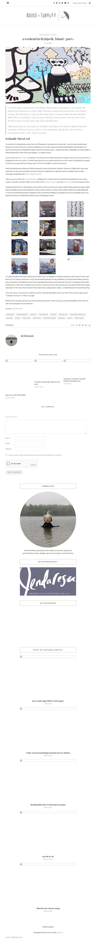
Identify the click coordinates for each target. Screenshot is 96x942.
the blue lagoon (49, 318)
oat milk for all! (48, 856)
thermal (61, 318)
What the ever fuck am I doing (48, 908)
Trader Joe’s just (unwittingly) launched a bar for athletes (48, 753)
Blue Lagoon (23, 158)
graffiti (33, 314)
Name (8, 438)
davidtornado (27, 335)
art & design (44, 34)
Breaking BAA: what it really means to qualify (48, 805)
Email (8, 443)
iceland (53, 314)
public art (26, 318)
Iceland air (63, 314)
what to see (79, 318)
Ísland (17, 318)
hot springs (43, 314)
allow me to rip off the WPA (16, 395)
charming (10, 314)
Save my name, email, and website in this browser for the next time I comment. (35, 455)
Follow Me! (59, 932)
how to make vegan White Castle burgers (48, 701)
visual (69, 318)
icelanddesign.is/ (31, 179)
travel (54, 34)
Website (8, 449)
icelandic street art (77, 314)
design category (50, 182)
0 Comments (9, 325)
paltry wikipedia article (33, 174)
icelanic (9, 318)
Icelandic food (17, 309)
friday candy (67, 182)
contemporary (22, 314)
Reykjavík (37, 318)
